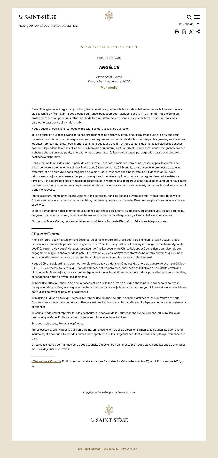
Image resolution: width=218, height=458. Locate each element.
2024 (75, 25)
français (187, 25)
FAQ (80, 449)
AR (82, 46)
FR (110, 46)
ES (103, 46)
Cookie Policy (111, 449)
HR (117, 46)
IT (123, 46)
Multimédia (109, 87)
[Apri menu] (196, 17)
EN (96, 46)
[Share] (198, 32)
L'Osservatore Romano (46, 361)
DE (89, 46)
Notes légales (92, 449)
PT (135, 46)
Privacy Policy (129, 449)
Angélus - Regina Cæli (53, 25)
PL (129, 46)
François (26, 25)
